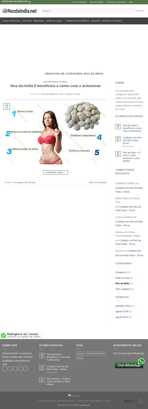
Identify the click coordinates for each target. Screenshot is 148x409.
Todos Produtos (11, 21)
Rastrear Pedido (96, 2)
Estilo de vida (122, 278)
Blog (131, 2)
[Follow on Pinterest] (25, 368)
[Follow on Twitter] (142, 2)
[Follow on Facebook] (136, 2)
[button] (140, 401)
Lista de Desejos (80, 2)
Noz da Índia (61, 82)
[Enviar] (132, 11)
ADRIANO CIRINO (73, 94)
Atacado (27, 21)
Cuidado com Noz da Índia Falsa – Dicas (132, 140)
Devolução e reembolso (116, 2)
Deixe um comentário (98, 182)
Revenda (101, 353)
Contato (95, 21)
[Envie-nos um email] (144, 2)
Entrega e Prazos (112, 21)
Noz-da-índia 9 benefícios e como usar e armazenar (55, 86)
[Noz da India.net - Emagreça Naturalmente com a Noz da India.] (19, 11)
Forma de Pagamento (77, 21)
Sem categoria (122, 289)
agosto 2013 (121, 317)
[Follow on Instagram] (139, 2)
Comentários (128, 146)
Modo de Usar (54, 21)
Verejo (79, 358)
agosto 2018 (121, 311)
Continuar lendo (55, 173)
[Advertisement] (74, 46)
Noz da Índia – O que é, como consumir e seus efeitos (131, 156)
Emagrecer (49, 82)
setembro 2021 (123, 306)
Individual (39, 21)
